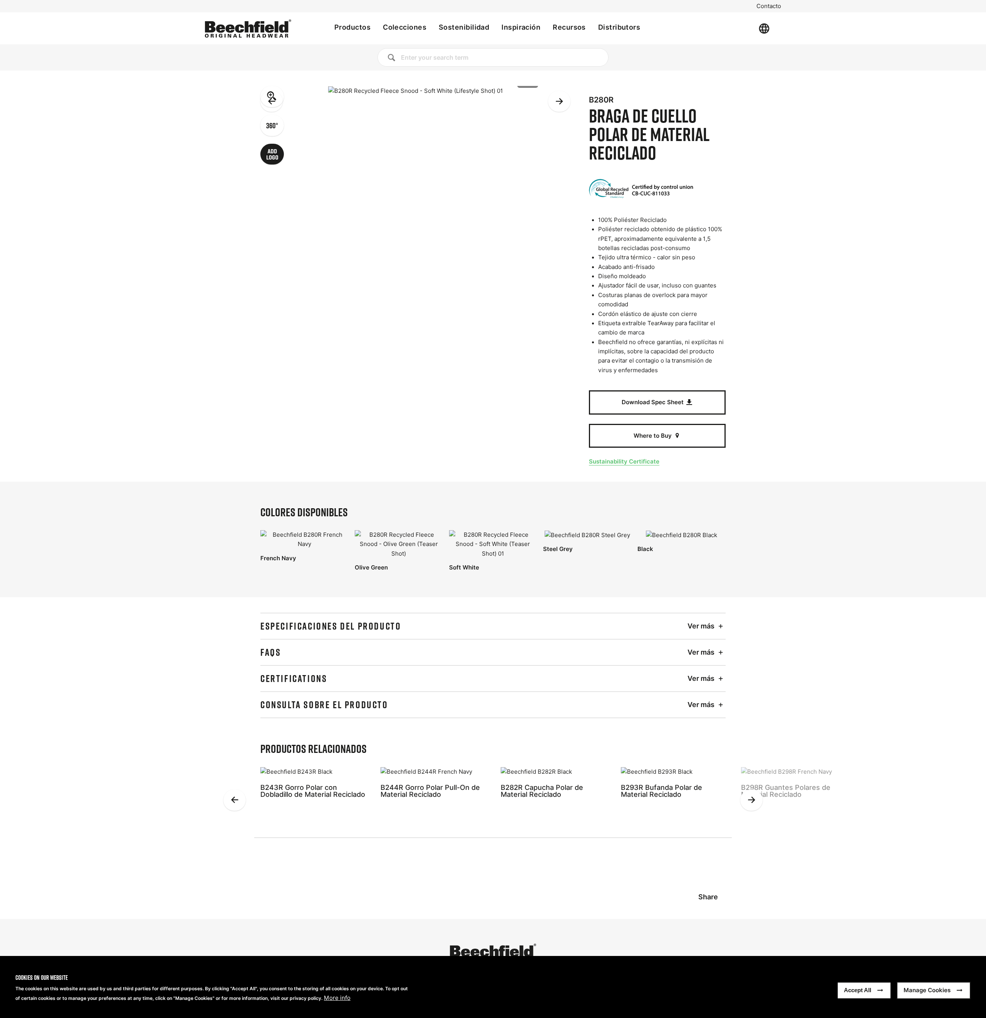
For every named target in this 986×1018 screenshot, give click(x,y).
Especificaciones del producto (330, 626)
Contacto (768, 6)
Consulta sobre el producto (324, 705)
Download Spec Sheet (653, 402)
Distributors (619, 27)
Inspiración (520, 27)
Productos (352, 27)
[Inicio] (248, 28)
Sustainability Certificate (624, 461)
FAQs (270, 652)
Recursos (569, 27)
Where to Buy (653, 435)
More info (337, 997)
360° (272, 125)
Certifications (293, 679)
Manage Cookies (927, 990)
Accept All (857, 990)
